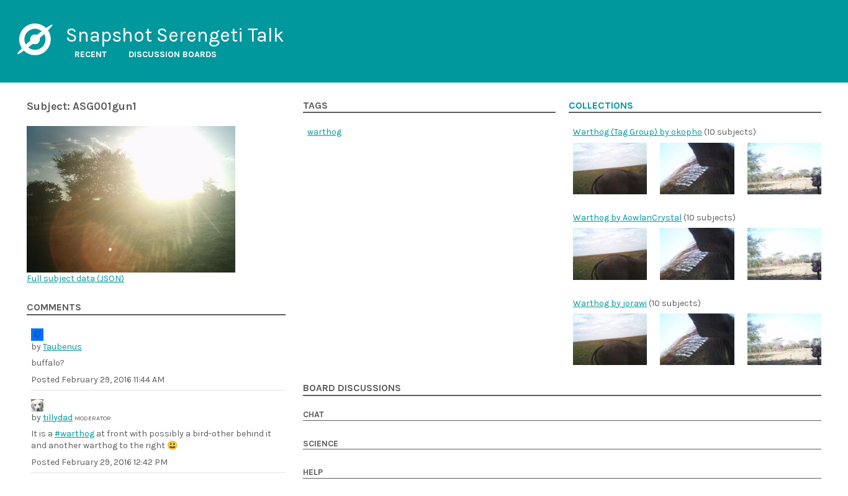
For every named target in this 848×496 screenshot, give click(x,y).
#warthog (74, 433)
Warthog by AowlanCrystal (627, 217)
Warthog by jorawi (610, 303)
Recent (90, 54)
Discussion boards (173, 54)
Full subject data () (75, 278)
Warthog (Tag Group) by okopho (637, 132)
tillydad (58, 417)
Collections (601, 105)
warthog (324, 132)
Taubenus (62, 346)
